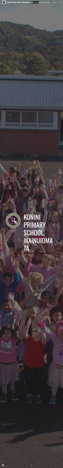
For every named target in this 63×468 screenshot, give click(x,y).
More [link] (54, 2)
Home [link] (35, 2)
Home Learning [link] (45, 2)
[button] (61, 2)
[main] (38, 234)
